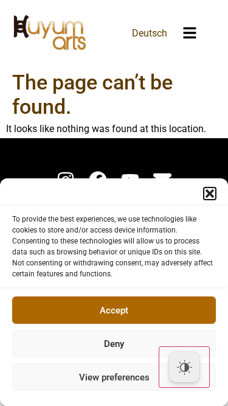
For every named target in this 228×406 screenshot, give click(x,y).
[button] (210, 193)
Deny (114, 343)
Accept (114, 310)
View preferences (114, 377)
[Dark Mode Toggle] (184, 367)
